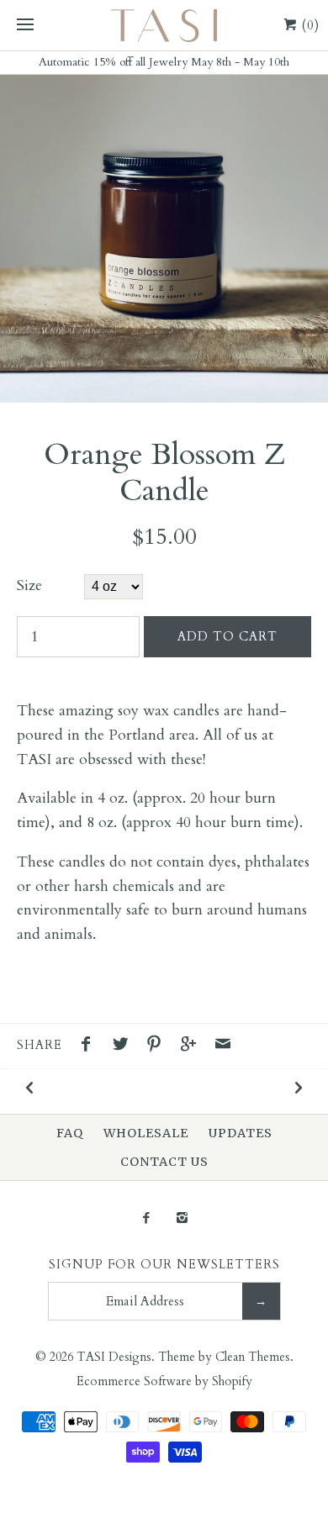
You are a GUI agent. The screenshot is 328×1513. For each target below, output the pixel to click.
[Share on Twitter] (124, 1046)
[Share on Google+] (192, 1046)
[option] (164, 239)
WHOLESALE (145, 1133)
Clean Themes (252, 1357)
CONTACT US (164, 1161)
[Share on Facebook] (90, 1046)
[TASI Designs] (164, 25)
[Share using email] (223, 1046)
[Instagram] (182, 1219)
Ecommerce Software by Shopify (164, 1381)
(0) (309, 25)
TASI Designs (114, 1357)
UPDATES (240, 1133)
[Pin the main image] (158, 1046)
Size (29, 585)
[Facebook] (146, 1219)
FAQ (69, 1133)
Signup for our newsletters (164, 1265)
